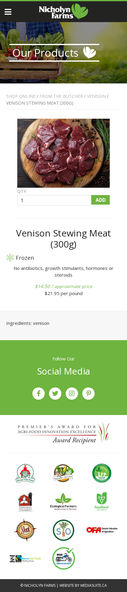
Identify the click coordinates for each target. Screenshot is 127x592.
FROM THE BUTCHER (61, 96)
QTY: (22, 191)
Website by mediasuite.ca (83, 585)
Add (101, 200)
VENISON (96, 96)
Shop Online (20, 96)
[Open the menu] (8, 12)
